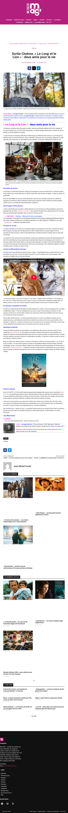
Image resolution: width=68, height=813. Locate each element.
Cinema (3, 780)
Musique (3, 778)
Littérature (4, 788)
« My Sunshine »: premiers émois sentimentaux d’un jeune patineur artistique (17, 567)
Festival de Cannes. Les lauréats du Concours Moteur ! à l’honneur (15, 690)
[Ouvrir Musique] (31, 20)
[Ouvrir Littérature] (23, 22)
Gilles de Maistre (14, 332)
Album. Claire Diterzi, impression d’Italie (48, 698)
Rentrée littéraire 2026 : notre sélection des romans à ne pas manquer (17, 673)
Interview (3, 773)
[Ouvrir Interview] (12, 20)
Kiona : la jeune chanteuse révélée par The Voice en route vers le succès (17, 699)
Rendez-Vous (4, 790)
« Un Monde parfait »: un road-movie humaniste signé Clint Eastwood (15, 623)
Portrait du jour (5, 775)
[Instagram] (7, 804)
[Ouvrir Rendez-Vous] (33, 22)
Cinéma (34, 48)
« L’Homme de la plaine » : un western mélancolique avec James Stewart (15, 521)
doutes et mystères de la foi (21, 43)
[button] (29, 68)
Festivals (3, 784)
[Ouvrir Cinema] (38, 20)
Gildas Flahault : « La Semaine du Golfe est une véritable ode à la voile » (17, 708)
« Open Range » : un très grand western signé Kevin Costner (48, 514)
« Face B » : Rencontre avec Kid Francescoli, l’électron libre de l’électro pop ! (49, 708)
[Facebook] (2, 804)
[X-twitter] (13, 804)
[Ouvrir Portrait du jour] (24, 20)
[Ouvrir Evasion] (45, 20)
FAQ (2, 795)
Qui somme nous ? (6, 793)
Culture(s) (4, 786)
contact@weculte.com (10, 766)
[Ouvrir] (51, 22)
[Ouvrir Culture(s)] (61, 20)
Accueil (11, 43)
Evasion (3, 782)
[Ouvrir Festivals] (52, 20)
